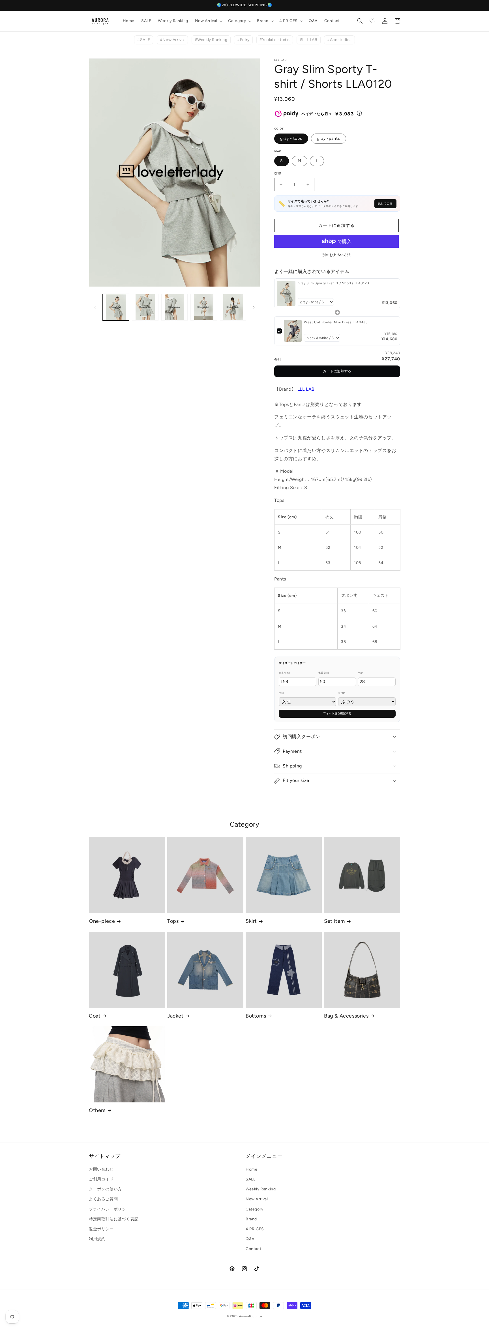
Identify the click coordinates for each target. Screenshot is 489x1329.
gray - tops (291, 138)
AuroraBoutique (250, 1316)
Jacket (175, 1016)
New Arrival (257, 1199)
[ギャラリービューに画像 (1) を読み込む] (116, 307)
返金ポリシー (101, 1229)
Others (97, 1110)
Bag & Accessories (346, 1016)
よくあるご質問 (103, 1199)
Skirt (251, 921)
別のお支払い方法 (336, 255)
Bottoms (256, 1016)
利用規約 (97, 1238)
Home (251, 1169)
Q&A (250, 1238)
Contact (253, 1248)
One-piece (102, 921)
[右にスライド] (254, 307)
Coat (94, 1016)
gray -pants (328, 138)
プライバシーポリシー (109, 1209)
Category (254, 1209)
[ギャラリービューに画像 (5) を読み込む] (233, 307)
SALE (251, 1179)
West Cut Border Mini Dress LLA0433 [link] (336, 322)
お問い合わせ (101, 1169)
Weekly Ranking (261, 1189)
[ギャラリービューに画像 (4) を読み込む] (203, 307)
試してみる (385, 203)
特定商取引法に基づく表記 (113, 1219)
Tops (173, 921)
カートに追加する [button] (337, 371)
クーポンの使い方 (105, 1189)
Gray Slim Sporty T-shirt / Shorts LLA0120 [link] (333, 283)
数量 (278, 173)
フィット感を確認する (337, 713)
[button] (208, 21)
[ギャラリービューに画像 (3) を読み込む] (174, 307)
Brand (251, 1219)
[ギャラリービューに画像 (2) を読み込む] (145, 307)
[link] (286, 293)
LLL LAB (306, 389)
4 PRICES (255, 1229)
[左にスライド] (95, 307)
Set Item (334, 921)
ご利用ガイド (101, 1179)
